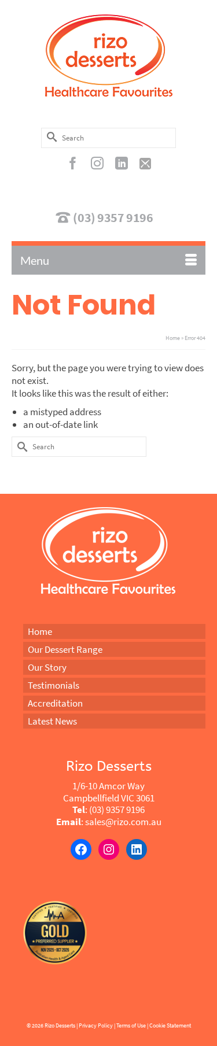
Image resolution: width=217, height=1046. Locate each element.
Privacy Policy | (97, 1025)
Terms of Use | (132, 1025)
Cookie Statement (170, 1025)
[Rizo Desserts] (108, 55)
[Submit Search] (49, 137)
